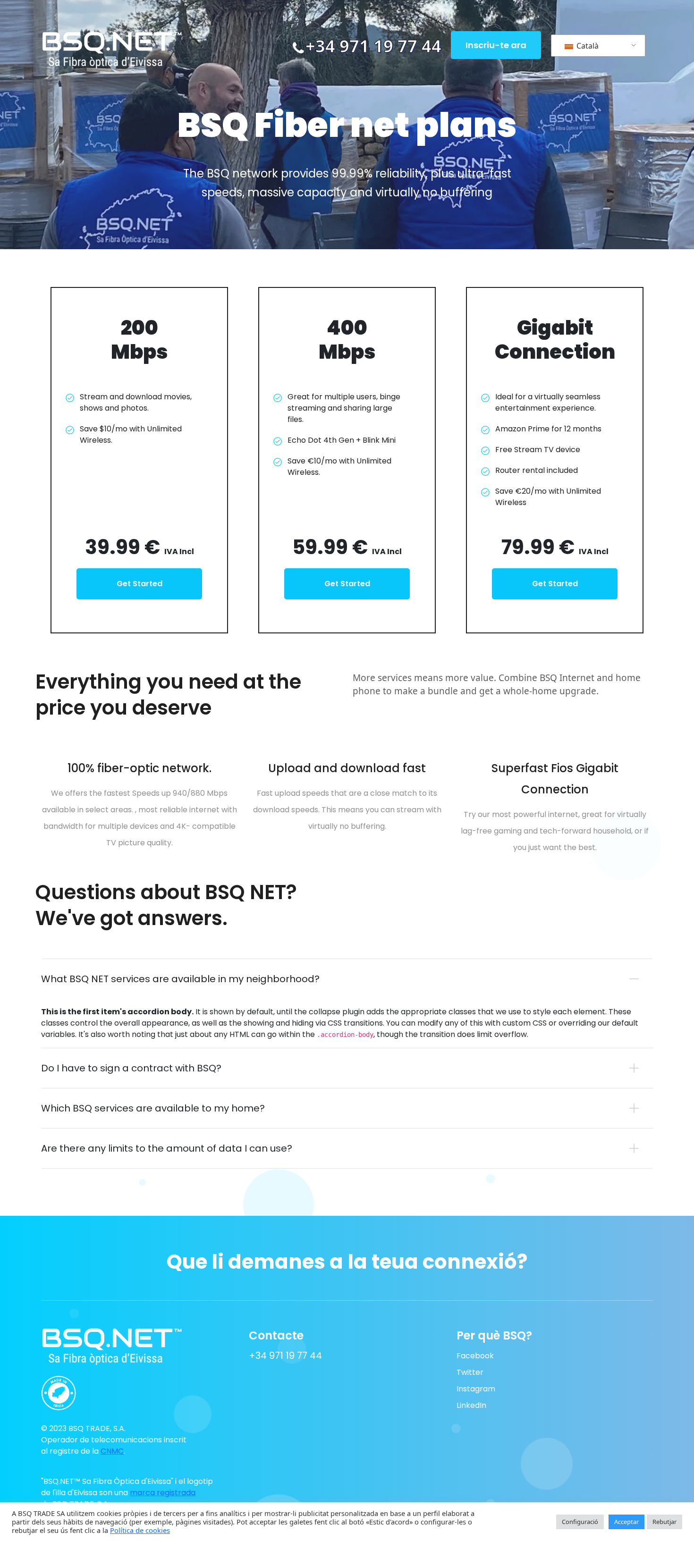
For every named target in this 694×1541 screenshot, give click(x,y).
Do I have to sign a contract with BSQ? (131, 1068)
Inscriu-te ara (495, 45)
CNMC (112, 1451)
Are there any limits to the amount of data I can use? (166, 1148)
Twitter (470, 1372)
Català (587, 46)
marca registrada (162, 1492)
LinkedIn (471, 1405)
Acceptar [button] (626, 1521)
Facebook (475, 1355)
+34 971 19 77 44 (373, 46)
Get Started (139, 583)
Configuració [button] (580, 1521)
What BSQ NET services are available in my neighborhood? (180, 978)
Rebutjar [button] (664, 1521)
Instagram (476, 1388)
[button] (95, 1389)
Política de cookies (140, 1530)
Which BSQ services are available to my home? (153, 1108)
